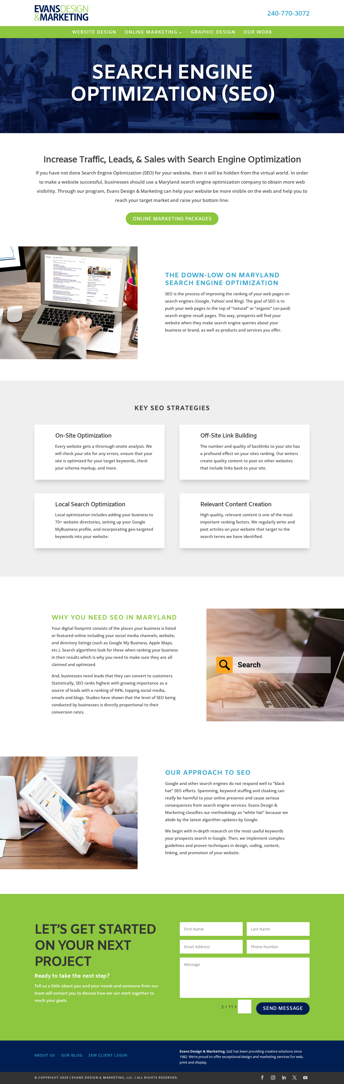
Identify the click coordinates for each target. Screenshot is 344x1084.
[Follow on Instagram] (273, 1077)
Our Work (257, 32)
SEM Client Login (107, 1055)
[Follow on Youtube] (305, 1077)
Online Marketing (150, 32)
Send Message (283, 1008)
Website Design (94, 32)
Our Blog (72, 1055)
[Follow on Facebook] (262, 1077)
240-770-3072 (288, 14)
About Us (44, 1055)
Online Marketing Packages (172, 219)
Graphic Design (213, 32)
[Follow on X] (294, 1077)
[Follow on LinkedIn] (284, 1077)
